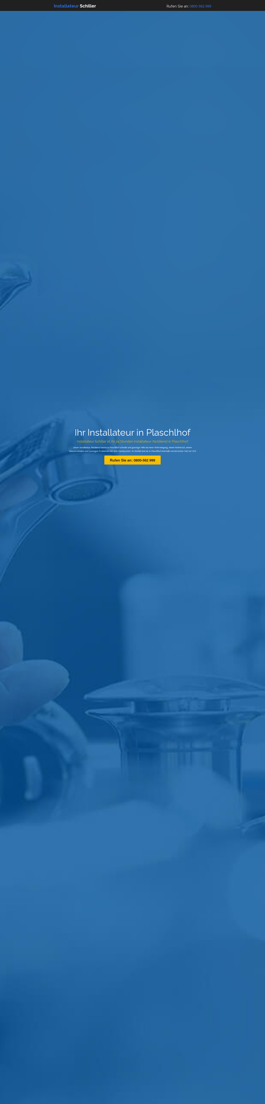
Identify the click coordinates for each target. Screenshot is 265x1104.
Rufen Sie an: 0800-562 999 (132, 460)
